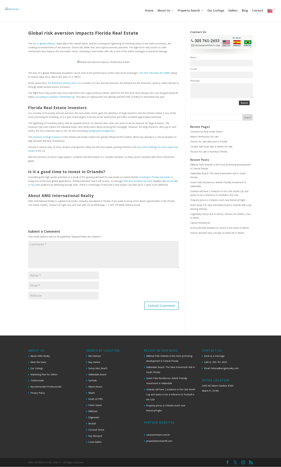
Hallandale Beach (97, 374)
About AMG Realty (40, 355)
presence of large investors (47, 136)
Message (195, 80)
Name (193, 57)
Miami (91, 392)
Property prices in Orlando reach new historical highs (218, 200)
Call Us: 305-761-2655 (215, 362)
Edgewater (94, 417)
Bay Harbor (94, 362)
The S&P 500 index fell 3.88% (154, 72)
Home (149, 10)
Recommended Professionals (45, 386)
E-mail (193, 69)
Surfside (92, 380)
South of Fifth (95, 399)
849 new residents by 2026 (138, 181)
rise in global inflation (44, 43)
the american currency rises (62, 83)
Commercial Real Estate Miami (206, 131)
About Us (163, 10)
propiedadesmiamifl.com (159, 440)
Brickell (92, 423)
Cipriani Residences (200, 222)
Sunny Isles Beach (97, 368)
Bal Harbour (94, 355)
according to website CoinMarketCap (55, 96)
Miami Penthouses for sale (204, 136)
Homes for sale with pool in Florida (208, 141)
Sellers (233, 10)
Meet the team (38, 362)
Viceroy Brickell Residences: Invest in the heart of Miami (219, 227)
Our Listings (215, 10)
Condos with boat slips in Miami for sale (211, 146)
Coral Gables (95, 441)
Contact (257, 10)
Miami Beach (95, 386)
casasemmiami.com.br (158, 434)
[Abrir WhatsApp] (273, 459)
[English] (271, 14)
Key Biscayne (95, 435)
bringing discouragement (102, 130)
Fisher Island (94, 405)
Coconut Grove (96, 429)
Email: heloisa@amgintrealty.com (221, 368)
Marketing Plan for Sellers (43, 374)
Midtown (93, 411)
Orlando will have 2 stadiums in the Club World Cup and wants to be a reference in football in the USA (170, 394)
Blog (245, 10)
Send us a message (214, 355)
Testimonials (37, 380)
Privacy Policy (37, 392)
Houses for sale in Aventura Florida (208, 151)
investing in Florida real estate (155, 177)
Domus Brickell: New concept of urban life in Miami (217, 232)
